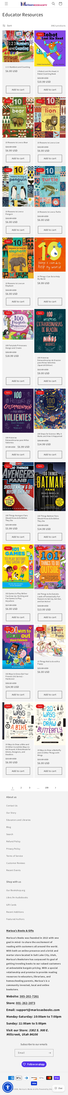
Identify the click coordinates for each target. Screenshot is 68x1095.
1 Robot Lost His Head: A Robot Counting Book (47, 72)
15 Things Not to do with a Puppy (48, 662)
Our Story (11, 812)
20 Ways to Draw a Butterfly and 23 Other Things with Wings (49, 752)
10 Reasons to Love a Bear (17, 142)
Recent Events (13, 870)
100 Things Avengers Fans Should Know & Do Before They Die (17, 518)
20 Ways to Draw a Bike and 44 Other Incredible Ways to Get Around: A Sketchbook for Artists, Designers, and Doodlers (18, 749)
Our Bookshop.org (15, 890)
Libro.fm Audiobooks (17, 897)
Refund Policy (13, 841)
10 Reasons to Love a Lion (48, 143)
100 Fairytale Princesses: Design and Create (16, 346)
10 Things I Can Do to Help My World (48, 277)
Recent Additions (15, 911)
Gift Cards (11, 904)
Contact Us (12, 805)
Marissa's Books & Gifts (29, 1089)
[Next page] (55, 787)
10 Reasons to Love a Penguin (14, 212)
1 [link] (12, 787)
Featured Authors (15, 919)
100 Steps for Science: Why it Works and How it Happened (49, 435)
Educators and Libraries (18, 819)
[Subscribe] (49, 1053)
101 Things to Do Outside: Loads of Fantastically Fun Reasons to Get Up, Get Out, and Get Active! (49, 598)
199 (47, 787)
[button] (6, 3)
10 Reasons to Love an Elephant (15, 284)
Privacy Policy (13, 848)
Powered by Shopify (47, 1089)
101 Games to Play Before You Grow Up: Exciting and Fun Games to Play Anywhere (17, 597)
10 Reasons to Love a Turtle (49, 212)
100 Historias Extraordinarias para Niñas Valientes (17, 440)
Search (9, 834)
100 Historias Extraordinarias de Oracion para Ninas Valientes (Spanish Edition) (49, 361)
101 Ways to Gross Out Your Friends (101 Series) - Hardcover (17, 676)
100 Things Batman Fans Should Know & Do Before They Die (48, 518)
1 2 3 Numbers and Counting (18, 67)
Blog (8, 827)
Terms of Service (14, 855)
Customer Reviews (15, 863)
